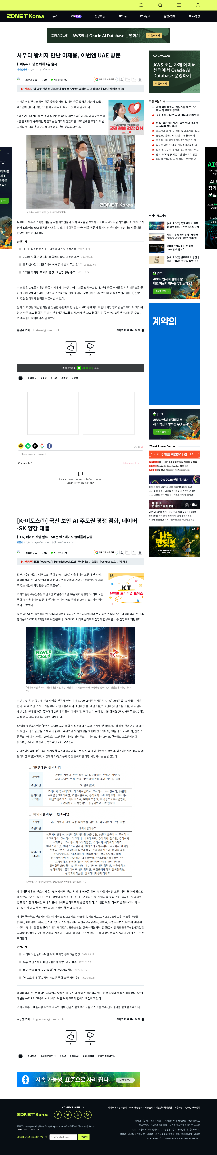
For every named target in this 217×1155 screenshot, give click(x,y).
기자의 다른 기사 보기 (128, 330)
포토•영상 (194, 16)
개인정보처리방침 (164, 1107)
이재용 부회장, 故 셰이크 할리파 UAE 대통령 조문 (51, 257)
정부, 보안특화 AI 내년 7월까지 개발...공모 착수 (50, 962)
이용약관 (178, 1107)
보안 (64, 1056)
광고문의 (123, 1107)
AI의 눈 (123, 16)
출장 (65, 378)
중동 (44, 378)
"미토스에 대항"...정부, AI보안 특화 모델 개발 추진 (51, 977)
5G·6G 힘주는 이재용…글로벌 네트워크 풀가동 (49, 249)
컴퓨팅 (20, 542)
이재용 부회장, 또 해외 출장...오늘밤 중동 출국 (49, 272)
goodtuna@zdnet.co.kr (50, 1019)
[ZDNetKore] (30, 9)
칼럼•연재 (169, 16)
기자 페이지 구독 (60, 79)
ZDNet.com (34, 1129)
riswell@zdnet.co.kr (48, 330)
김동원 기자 (31, 553)
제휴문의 (149, 1107)
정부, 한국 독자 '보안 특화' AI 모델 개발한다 (48, 970)
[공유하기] (121, 80)
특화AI (75, 1056)
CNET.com (22, 1129)
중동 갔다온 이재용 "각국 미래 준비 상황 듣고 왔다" (52, 264)
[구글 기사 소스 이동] (106, 80)
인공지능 (100, 16)
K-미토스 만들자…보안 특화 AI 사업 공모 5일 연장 (51, 954)
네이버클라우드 (107, 1056)
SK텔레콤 (89, 1056)
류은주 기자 (31, 80)
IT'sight (145, 16)
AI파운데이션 (49, 1056)
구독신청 (84, 1136)
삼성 (76, 378)
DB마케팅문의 (135, 1107)
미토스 (33, 1056)
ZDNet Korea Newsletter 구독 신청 (32, 1136)
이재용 (33, 378)
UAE (55, 378)
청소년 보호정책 (192, 1107)
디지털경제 (22, 69)
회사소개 (112, 1107)
